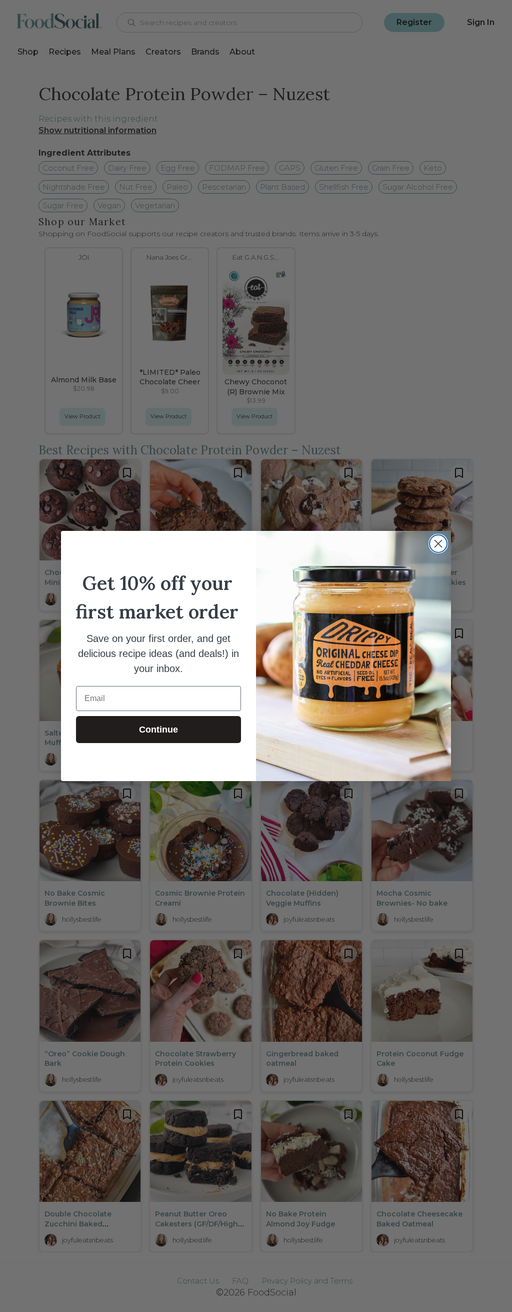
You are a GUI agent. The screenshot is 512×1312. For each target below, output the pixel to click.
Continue (158, 730)
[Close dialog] (438, 543)
